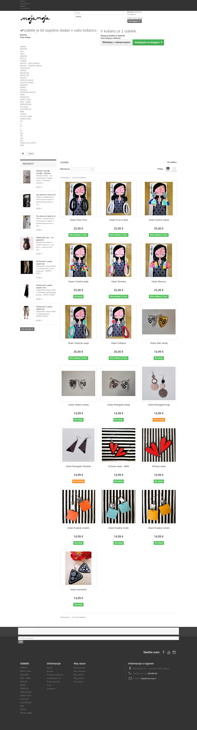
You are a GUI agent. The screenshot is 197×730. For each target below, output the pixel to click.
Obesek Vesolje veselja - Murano (43, 172)
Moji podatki (79, 678)
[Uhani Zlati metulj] (159, 322)
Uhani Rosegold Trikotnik (78, 466)
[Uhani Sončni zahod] (159, 198)
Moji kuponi (79, 682)
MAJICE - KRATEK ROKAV (31, 66)
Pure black (24, 107)
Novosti (28, 163)
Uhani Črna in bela (118, 220)
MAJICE (23, 78)
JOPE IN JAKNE (26, 80)
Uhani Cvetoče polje (78, 281)
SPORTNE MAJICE (28, 92)
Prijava (22, 1)
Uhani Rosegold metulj (118, 405)
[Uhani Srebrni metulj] (78, 383)
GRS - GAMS (25, 102)
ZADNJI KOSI (25, 119)
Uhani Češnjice (118, 343)
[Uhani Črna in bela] (118, 198)
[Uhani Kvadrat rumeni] (159, 506)
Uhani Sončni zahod (159, 220)
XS (21, 121)
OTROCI (23, 668)
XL (21, 131)
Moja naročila (79, 668)
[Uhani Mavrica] (159, 260)
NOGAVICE (24, 73)
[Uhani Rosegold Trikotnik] (78, 445)
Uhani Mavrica (159, 281)
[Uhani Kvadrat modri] (118, 506)
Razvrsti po (65, 169)
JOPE (22, 95)
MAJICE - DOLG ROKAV (30, 63)
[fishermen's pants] (27, 267)
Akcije (49, 668)
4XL (21, 138)
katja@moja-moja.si (148, 679)
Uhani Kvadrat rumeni (159, 528)
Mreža (168, 171)
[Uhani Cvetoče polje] (78, 260)
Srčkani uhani (159, 466)
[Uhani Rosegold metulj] (118, 383)
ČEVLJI (23, 59)
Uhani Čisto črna (78, 220)
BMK (22, 112)
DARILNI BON (25, 104)
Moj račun (80, 663)
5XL (21, 141)
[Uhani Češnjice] (118, 322)
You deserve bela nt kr (46, 216)
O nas (49, 685)
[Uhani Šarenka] (118, 260)
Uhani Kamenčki (78, 589)
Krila (22, 51)
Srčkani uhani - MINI (118, 466)
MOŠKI (23, 88)
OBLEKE (23, 56)
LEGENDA (24, 675)
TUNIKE (23, 61)
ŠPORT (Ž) (24, 75)
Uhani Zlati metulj (159, 343)
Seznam (174, 171)
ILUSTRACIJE (25, 109)
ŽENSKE (23, 49)
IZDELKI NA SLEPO (28, 143)
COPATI (23, 114)
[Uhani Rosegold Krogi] (159, 383)
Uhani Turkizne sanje (78, 343)
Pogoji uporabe (53, 682)
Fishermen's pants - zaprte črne (44, 286)
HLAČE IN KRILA (27, 83)
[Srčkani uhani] (159, 445)
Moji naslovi (79, 675)
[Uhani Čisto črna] (78, 198)
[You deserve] (27, 200)
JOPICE (23, 71)
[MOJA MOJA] (45, 19)
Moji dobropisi (80, 671)
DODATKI (24, 85)
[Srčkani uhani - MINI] (118, 445)
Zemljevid (51, 689)
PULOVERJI (25, 68)
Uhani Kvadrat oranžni (78, 528)
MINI (22, 145)
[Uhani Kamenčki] (78, 568)
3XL (21, 136)
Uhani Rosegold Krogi (159, 405)
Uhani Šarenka (118, 281)
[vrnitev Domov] (22, 153)
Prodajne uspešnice (55, 675)
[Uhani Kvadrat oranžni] (78, 506)
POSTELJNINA (26, 116)
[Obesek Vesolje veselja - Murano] (27, 176)
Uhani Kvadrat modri (118, 528)
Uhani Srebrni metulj (78, 405)
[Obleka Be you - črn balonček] (27, 243)
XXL (21, 133)
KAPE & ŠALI (25, 100)
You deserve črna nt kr (46, 195)
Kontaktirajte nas (54, 678)
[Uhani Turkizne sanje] (78, 322)
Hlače (22, 54)
